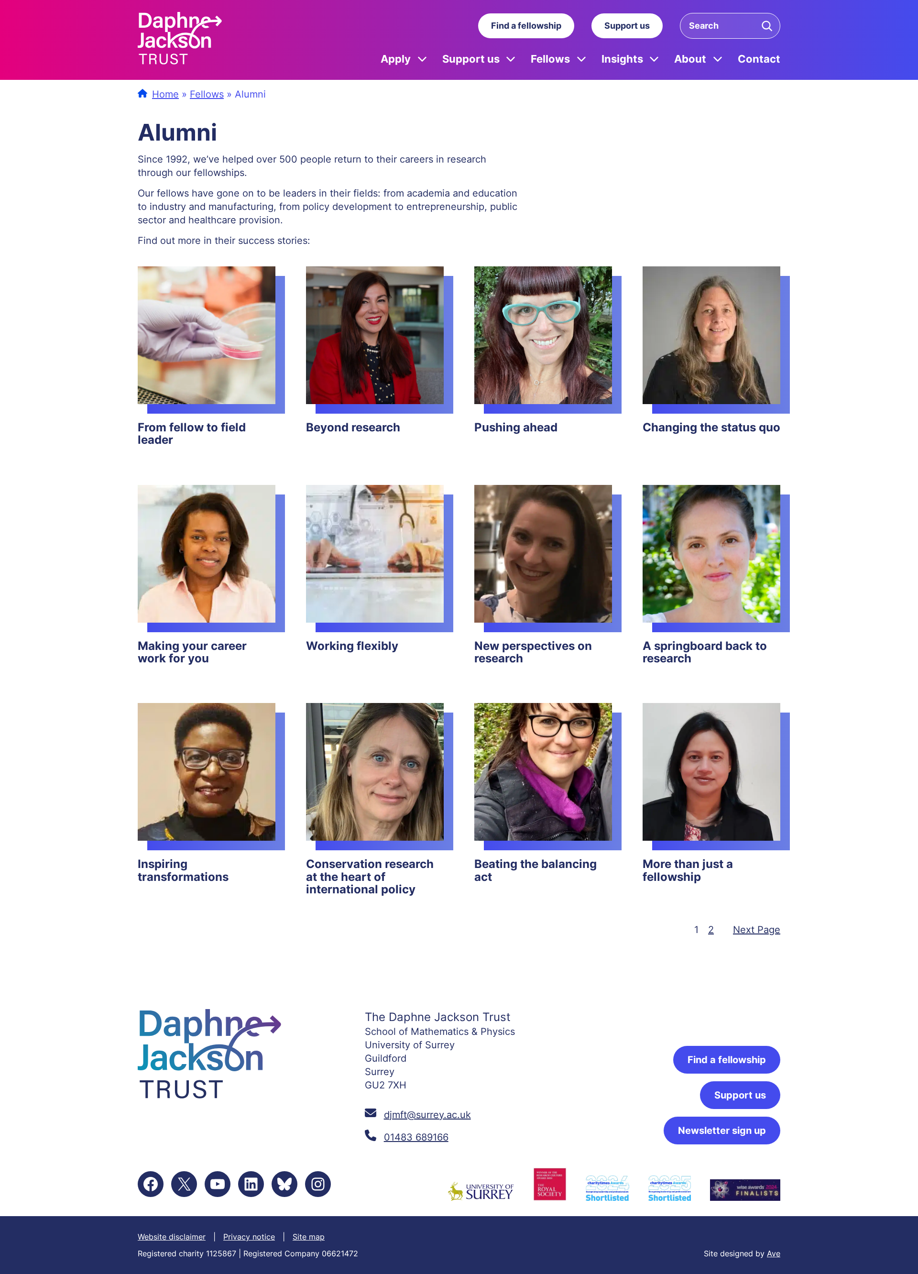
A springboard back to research (705, 652)
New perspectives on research (533, 652)
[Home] (180, 40)
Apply (396, 58)
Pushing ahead (515, 427)
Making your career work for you (192, 652)
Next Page (756, 929)
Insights (622, 58)
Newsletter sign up (722, 1130)
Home (165, 94)
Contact (759, 58)
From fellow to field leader (192, 434)
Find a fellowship (526, 26)
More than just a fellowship (688, 870)
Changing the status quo (711, 427)
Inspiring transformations (183, 870)
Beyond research (353, 427)
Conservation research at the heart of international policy (370, 877)
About (690, 58)
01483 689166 (416, 1137)
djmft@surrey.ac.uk (427, 1114)
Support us (627, 26)
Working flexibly (352, 646)
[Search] (767, 25)
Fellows (550, 58)
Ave (773, 1253)
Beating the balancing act (535, 870)
